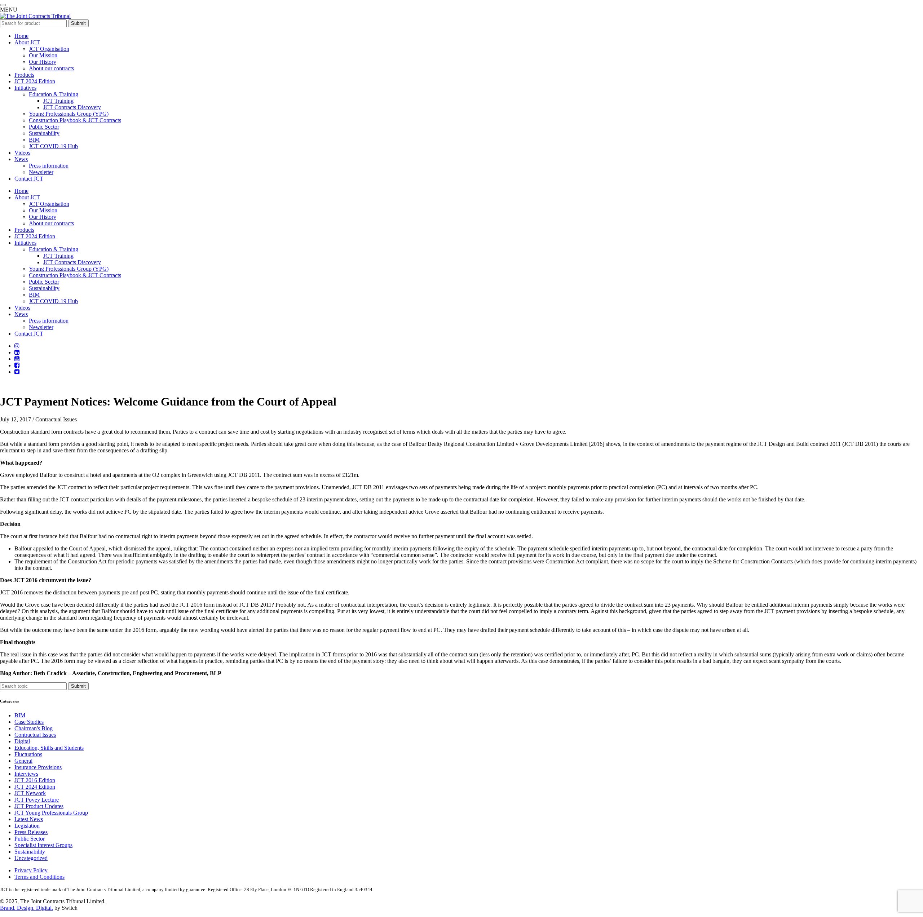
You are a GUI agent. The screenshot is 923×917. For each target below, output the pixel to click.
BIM (34, 140)
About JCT (27, 42)
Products (24, 75)
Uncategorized (31, 858)
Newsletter (41, 172)
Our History (42, 62)
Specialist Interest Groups (43, 845)
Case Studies (29, 722)
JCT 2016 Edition (34, 780)
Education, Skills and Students (49, 748)
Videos (22, 153)
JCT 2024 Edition (34, 81)
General (23, 761)
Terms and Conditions (39, 877)
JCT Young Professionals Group (51, 813)
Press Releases (31, 832)
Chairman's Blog (33, 728)
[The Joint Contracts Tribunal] (35, 16)
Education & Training (53, 94)
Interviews (26, 774)
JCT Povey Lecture (36, 800)
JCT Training (58, 101)
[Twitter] (16, 372)
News (21, 159)
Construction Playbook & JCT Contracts (75, 120)
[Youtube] (16, 359)
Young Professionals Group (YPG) (69, 114)
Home (21, 36)
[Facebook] (16, 365)
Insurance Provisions (38, 767)
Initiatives (25, 88)
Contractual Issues (35, 735)
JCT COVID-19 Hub (53, 146)
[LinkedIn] (16, 352)
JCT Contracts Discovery (72, 107)
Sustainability (44, 133)
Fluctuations (28, 754)
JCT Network (30, 793)
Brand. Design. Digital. (26, 908)
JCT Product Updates (38, 806)
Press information (49, 166)
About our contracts (51, 68)
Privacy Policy (31, 870)
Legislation (27, 826)
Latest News (28, 819)
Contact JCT (28, 179)
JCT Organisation (49, 49)
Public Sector (44, 127)
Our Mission (43, 55)
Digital (22, 741)
